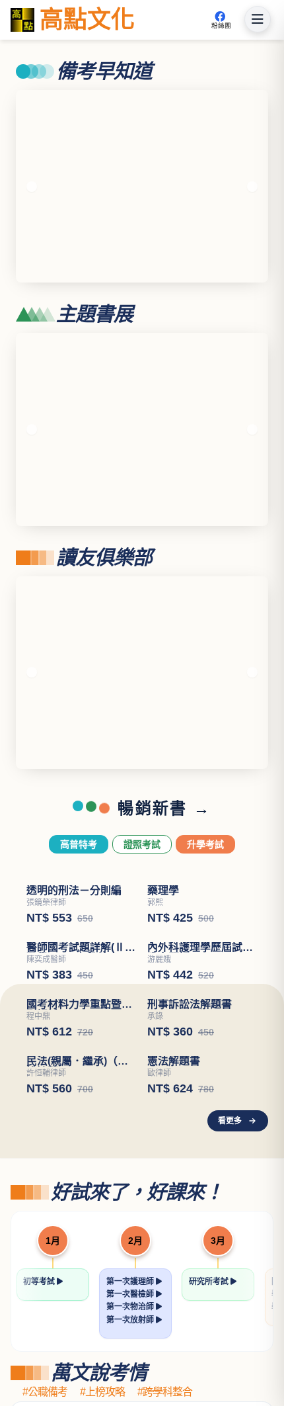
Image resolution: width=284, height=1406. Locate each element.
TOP (264, 1354)
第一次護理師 (131, 1281)
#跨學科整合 (164, 1392)
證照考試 (142, 844)
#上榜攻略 (102, 1392)
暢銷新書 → (164, 808)
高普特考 (78, 844)
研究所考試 (210, 1281)
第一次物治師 (131, 1306)
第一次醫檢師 (131, 1294)
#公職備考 (44, 1392)
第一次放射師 (131, 1320)
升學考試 (205, 844)
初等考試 (40, 1281)
